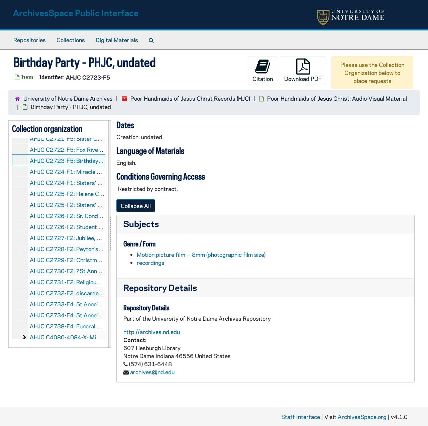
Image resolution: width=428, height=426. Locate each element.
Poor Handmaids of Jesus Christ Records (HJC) (190, 98)
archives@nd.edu (152, 372)
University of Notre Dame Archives (68, 98)
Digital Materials (117, 39)
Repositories (29, 39)
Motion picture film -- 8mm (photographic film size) (201, 254)
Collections (71, 39)
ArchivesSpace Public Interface (75, 12)
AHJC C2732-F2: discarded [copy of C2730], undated (99, 293)
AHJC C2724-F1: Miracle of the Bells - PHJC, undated (99, 171)
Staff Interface (300, 416)
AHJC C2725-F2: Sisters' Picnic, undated (83, 204)
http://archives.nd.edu (151, 331)
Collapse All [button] (136, 205)
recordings (151, 262)
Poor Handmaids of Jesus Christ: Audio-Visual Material (337, 98)
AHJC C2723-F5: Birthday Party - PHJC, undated (93, 160)
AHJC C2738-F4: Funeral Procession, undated (89, 326)
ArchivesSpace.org (362, 416)
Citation (262, 78)
